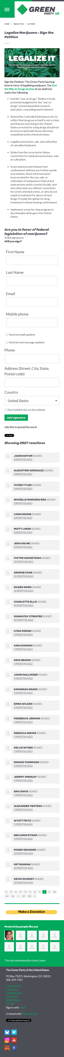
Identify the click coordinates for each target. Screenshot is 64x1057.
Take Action (18, 24)
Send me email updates (22, 334)
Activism (31, 24)
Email (10, 293)
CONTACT (12, 989)
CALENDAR (13, 986)
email (22, 1007)
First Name (15, 252)
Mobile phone (17, 314)
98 (29, 896)
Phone (9, 350)
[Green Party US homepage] (38, 9)
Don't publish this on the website (27, 409)
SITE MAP (12, 996)
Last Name (15, 272)
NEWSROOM (14, 993)
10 (54, 892)
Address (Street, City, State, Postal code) (26, 371)
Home (6, 24)
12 (13, 896)
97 (24, 896)
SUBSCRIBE (13, 1000)
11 (7, 896)
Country (11, 392)
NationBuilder (30, 1013)
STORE (10, 1003)
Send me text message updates (27, 342)
